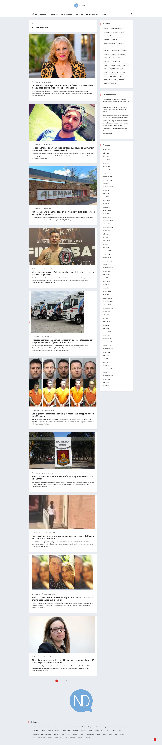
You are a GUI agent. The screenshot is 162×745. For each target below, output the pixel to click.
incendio (124, 50)
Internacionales (92, 14)
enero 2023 (106, 294)
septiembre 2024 (108, 227)
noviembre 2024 (108, 220)
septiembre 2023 (108, 268)
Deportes (79, 14)
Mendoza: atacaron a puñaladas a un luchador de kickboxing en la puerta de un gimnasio (63, 273)
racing (106, 72)
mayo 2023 (106, 281)
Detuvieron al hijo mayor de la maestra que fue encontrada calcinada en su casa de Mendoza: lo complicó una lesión (63, 86)
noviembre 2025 (108, 180)
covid (115, 47)
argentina (107, 32)
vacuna (106, 83)
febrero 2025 (107, 210)
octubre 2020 (107, 372)
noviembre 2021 (108, 342)
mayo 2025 (106, 200)
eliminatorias (115, 50)
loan (114, 58)
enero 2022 (106, 335)
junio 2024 (106, 237)
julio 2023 (106, 274)
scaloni (122, 76)
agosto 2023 (107, 271)
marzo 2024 (106, 247)
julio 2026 (106, 153)
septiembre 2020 (108, 375)
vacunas (113, 83)
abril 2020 (106, 386)
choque (119, 36)
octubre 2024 (107, 224)
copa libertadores (109, 43)
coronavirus (107, 47)
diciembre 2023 (107, 257)
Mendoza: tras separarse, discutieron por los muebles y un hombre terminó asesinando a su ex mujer (63, 598)
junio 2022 (106, 318)
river (112, 72)
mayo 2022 (106, 321)
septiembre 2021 (108, 348)
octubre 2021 (107, 345)
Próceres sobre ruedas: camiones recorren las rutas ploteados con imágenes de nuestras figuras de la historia (63, 341)
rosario (124, 72)
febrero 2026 (107, 170)
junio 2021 (106, 359)
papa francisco (114, 69)
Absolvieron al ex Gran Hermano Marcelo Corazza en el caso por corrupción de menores (115, 110)
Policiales (37, 82)
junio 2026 (106, 156)
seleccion (107, 79)
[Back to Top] (155, 739)
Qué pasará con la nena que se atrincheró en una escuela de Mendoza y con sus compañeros (63, 537)
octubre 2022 (107, 305)
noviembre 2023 (108, 261)
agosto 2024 (107, 230)
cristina (122, 47)
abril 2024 (106, 244)
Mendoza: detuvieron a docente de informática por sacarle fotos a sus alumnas (63, 477)
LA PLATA (107, 58)
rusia (105, 76)
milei (118, 65)
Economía (54, 14)
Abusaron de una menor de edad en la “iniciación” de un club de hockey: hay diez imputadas (63, 213)
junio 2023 (106, 278)
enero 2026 (106, 173)
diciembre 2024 (107, 217)
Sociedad (43, 14)
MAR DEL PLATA (118, 61)
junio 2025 (106, 197)
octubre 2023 (107, 264)
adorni (106, 28)
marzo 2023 (106, 288)
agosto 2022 (107, 311)
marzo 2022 (106, 328)
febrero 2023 (107, 291)
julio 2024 (106, 234)
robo (117, 72)
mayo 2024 (106, 241)
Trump (115, 79)
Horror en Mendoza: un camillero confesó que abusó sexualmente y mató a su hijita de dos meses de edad (63, 149)
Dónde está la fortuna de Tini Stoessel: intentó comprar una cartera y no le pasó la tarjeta (116, 102)
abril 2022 (106, 325)
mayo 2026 (106, 160)
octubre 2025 (107, 183)
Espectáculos (66, 14)
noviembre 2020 (108, 369)
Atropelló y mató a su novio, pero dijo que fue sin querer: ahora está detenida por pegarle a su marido (63, 661)
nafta (105, 69)
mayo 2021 (106, 362)
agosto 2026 (107, 149)
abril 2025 (106, 203)
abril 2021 (106, 365)
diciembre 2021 (107, 338)
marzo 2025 (106, 207)
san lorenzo (113, 76)
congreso (115, 39)
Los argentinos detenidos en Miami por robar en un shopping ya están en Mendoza (63, 415)
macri (119, 58)
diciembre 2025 (107, 176)
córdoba (106, 50)
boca (122, 32)
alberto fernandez (116, 28)
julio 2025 (106, 193)
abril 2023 (106, 284)
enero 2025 (106, 214)
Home (33, 24)
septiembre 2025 (108, 187)
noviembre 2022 (108, 301)
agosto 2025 (107, 190)
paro (123, 69)
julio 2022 (106, 315)
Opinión (104, 14)
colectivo (106, 39)
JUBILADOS (121, 54)
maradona (107, 61)
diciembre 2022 (107, 298)
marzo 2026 (106, 166)
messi (113, 65)
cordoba (119, 43)
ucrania (121, 79)
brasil (106, 36)
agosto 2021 (107, 352)
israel (113, 54)
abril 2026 (106, 163)
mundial (125, 65)
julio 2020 (106, 382)
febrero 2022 (107, 332)
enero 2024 (106, 254)
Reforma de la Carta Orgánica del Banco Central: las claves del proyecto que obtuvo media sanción (116, 131)
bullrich (112, 36)
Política (34, 14)
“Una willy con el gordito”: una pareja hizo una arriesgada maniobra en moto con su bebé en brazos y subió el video (115, 123)
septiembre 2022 (108, 308)
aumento (115, 32)
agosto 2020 (107, 379)
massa (106, 65)
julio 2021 (106, 355)
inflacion (106, 54)
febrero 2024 (107, 251)
